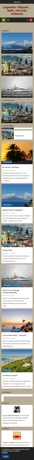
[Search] (28, 20)
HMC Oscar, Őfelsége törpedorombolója (17, 95)
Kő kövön (16, 285)
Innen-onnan (7, 46)
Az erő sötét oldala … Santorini (14, 335)
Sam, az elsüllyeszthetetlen (11, 415)
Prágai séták (7, 73)
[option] (17, 112)
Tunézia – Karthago (11, 167)
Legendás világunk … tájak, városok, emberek (17, 10)
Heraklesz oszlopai (10, 375)
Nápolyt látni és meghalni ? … (14, 49)
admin (13, 52)
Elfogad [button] (6, 456)
